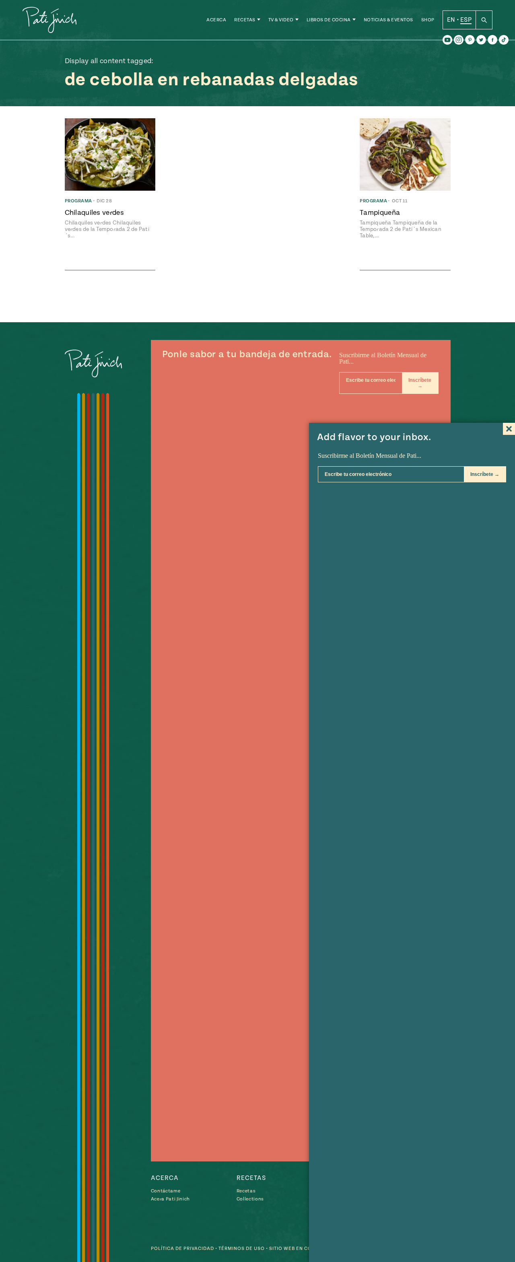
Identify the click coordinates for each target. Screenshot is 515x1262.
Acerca (216, 20)
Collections (250, 1199)
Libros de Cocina (329, 20)
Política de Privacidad (182, 1248)
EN (451, 19)
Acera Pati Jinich (170, 1199)
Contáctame (166, 1191)
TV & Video (281, 20)
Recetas (244, 20)
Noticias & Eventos (388, 20)
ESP (466, 19)
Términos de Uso (241, 1248)
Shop (428, 20)
